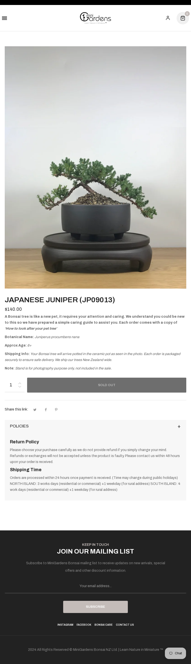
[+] (20, 382)
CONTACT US (125, 624)
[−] (20, 387)
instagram (65, 624)
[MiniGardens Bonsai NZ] (95, 18)
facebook (84, 624)
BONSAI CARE (104, 624)
